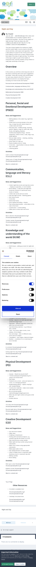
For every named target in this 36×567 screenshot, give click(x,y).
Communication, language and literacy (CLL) (18, 86)
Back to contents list (12, 164)
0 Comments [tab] (7, 537)
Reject (18, 314)
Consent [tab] (6, 256)
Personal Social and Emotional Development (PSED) (20, 83)
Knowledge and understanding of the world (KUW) (19, 89)
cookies (13, 554)
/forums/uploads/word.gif (21, 155)
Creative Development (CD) (13, 98)
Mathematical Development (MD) (14, 92)
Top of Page (9, 482)
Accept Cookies (8, 564)
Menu (31, 4)
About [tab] (29, 256)
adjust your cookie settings (22, 556)
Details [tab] (18, 256)
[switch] (31, 289)
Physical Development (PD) (13, 95)
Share (9, 522)
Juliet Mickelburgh (20, 36)
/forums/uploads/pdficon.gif (13, 156)
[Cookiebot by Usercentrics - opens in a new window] (26, 251)
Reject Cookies (20, 564)
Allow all (18, 308)
